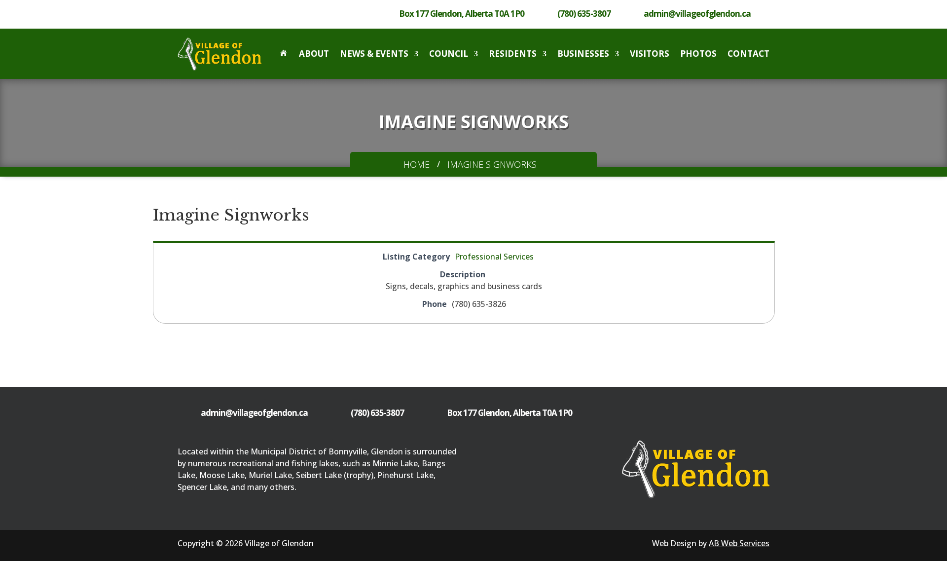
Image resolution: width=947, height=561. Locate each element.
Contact (748, 53)
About (314, 53)
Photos (698, 53)
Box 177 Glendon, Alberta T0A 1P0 (461, 13)
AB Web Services (739, 543)
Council (448, 53)
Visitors (649, 53)
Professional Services (494, 256)
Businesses (583, 53)
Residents (513, 53)
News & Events (374, 53)
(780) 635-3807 (584, 13)
